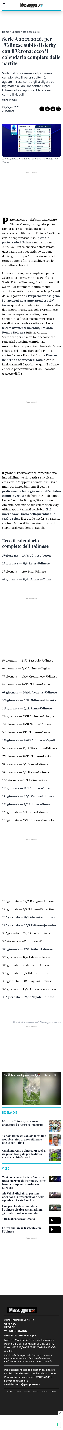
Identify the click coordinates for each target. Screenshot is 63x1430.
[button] (31, 1088)
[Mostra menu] (4, 4)
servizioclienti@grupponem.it (22, 1384)
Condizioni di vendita (19, 1320)
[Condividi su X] (52, 109)
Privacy (9, 1327)
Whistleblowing (15, 1331)
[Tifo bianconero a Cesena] (55, 1220)
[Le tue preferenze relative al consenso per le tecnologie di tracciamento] (58, 1425)
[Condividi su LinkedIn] (47, 109)
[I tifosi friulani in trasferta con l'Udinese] (55, 1229)
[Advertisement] (31, 19)
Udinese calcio (31, 31)
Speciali (16, 31)
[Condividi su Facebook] (41, 109)
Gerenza (10, 1323)
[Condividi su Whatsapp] (58, 109)
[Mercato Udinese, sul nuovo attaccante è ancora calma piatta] (55, 1126)
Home (5, 31)
